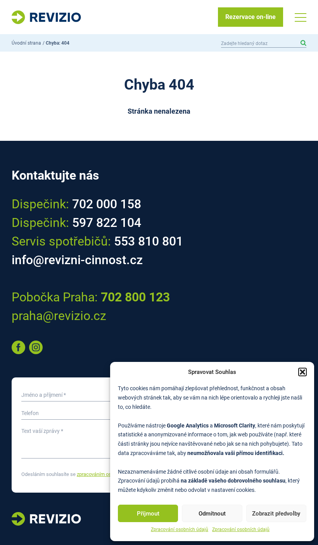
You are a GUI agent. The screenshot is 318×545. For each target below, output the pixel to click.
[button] (302, 372)
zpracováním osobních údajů (108, 474)
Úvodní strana (26, 43)
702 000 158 (106, 204)
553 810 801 (148, 241)
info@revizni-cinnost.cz (77, 260)
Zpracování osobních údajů (179, 529)
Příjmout (148, 513)
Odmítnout (212, 513)
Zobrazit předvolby (276, 513)
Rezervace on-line (250, 17)
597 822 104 (106, 222)
